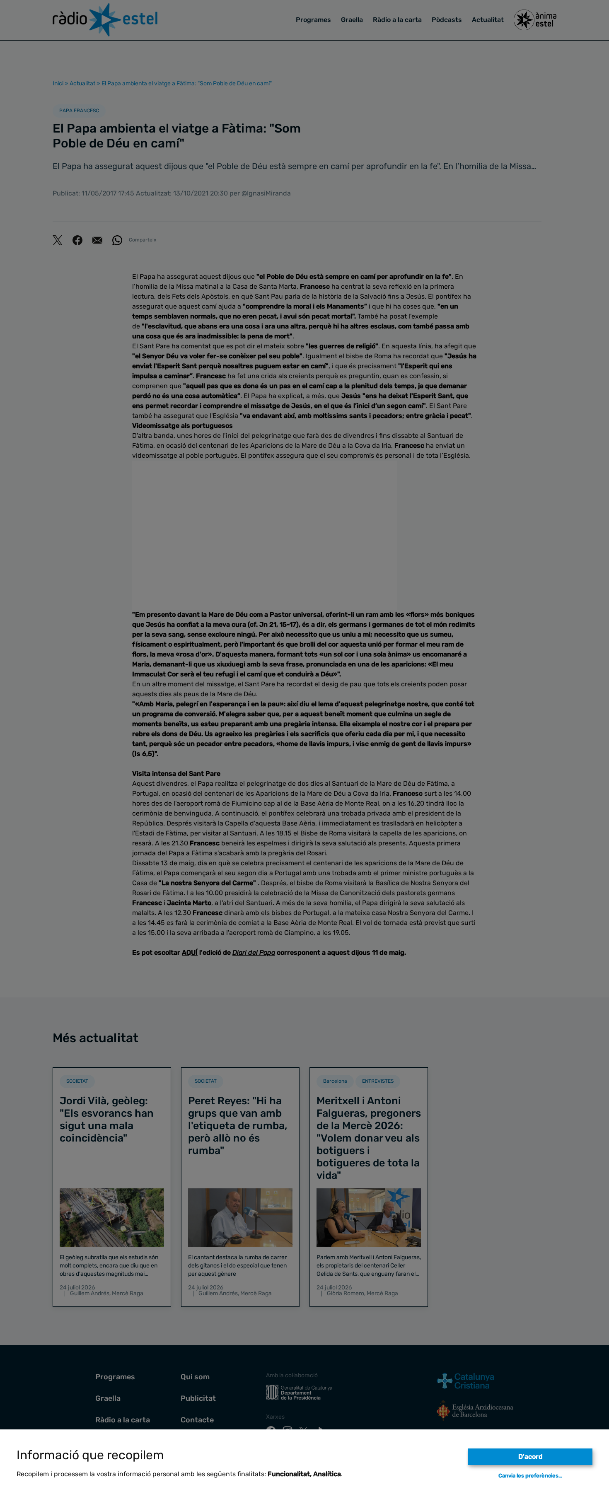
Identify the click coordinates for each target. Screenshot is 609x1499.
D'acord (530, 1456)
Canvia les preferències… (530, 1475)
